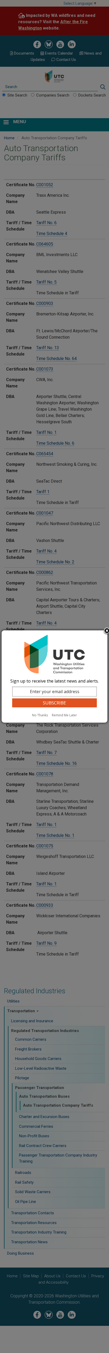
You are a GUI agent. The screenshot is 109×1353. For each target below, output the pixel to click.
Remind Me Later (64, 715)
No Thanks (40, 715)
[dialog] (54, 676)
